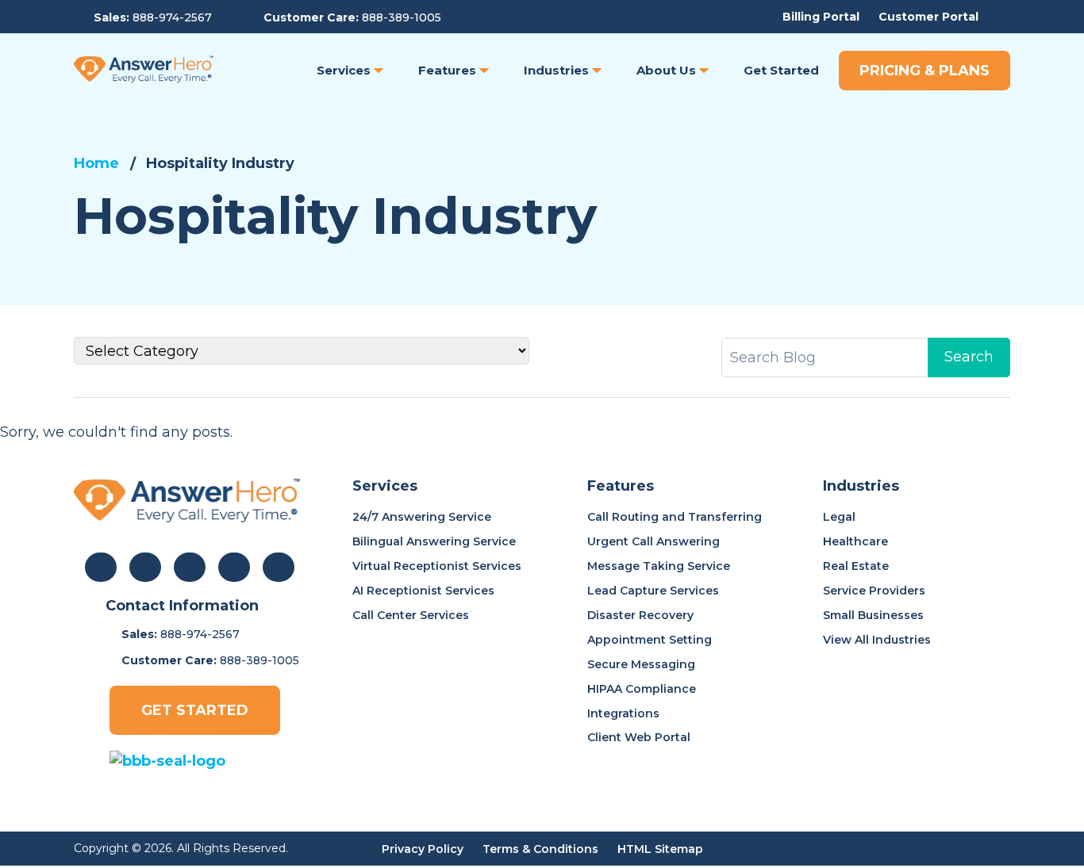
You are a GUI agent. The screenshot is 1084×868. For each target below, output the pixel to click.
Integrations (623, 713)
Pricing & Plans (924, 70)
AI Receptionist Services (423, 590)
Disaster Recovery (640, 615)
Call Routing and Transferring (674, 517)
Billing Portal (820, 17)
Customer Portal (928, 17)
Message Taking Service (658, 566)
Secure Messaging (641, 664)
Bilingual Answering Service (434, 541)
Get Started (194, 710)
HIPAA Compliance (641, 689)
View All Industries (877, 640)
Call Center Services (410, 615)
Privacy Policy (422, 849)
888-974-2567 (172, 17)
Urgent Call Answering (653, 541)
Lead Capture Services (653, 590)
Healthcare (855, 541)
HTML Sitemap (660, 849)
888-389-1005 (401, 17)
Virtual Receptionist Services (436, 566)
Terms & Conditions (540, 849)
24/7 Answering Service (421, 517)
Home (96, 163)
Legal (839, 517)
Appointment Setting (649, 640)
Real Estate (856, 566)
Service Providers (874, 590)
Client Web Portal (638, 737)
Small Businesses (873, 615)
